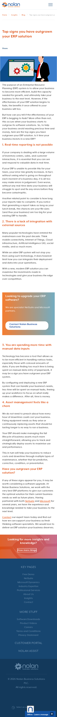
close (52, 714)
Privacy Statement (28, 635)
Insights (14, 15)
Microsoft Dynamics (28, 582)
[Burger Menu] (50, 4)
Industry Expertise (28, 586)
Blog (23, 15)
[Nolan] (11, 5)
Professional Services (28, 590)
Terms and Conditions (28, 631)
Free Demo (28, 574)
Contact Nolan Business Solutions (23, 325)
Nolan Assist (28, 651)
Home (4, 15)
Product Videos (28, 623)
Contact (6, 517)
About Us (28, 594)
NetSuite (29, 501)
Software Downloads (28, 619)
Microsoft (45, 501)
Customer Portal (28, 643)
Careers (28, 627)
